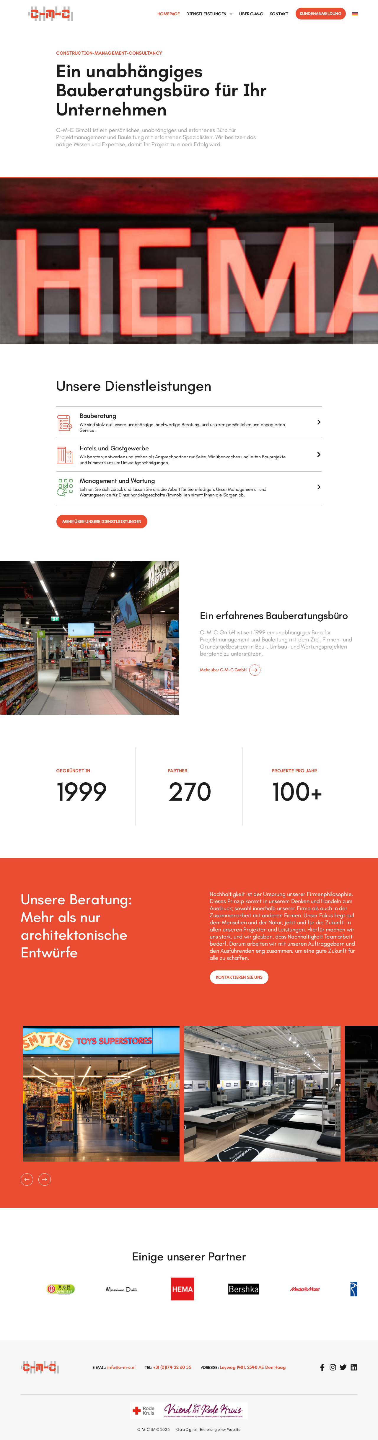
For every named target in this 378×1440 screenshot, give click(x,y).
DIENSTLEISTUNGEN (206, 14)
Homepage (168, 14)
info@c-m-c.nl (120, 1367)
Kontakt (279, 14)
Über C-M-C (251, 14)
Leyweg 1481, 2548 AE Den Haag (252, 1367)
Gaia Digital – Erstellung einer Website (208, 1429)
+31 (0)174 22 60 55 (171, 1367)
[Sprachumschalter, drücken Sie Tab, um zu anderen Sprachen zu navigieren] (355, 14)
